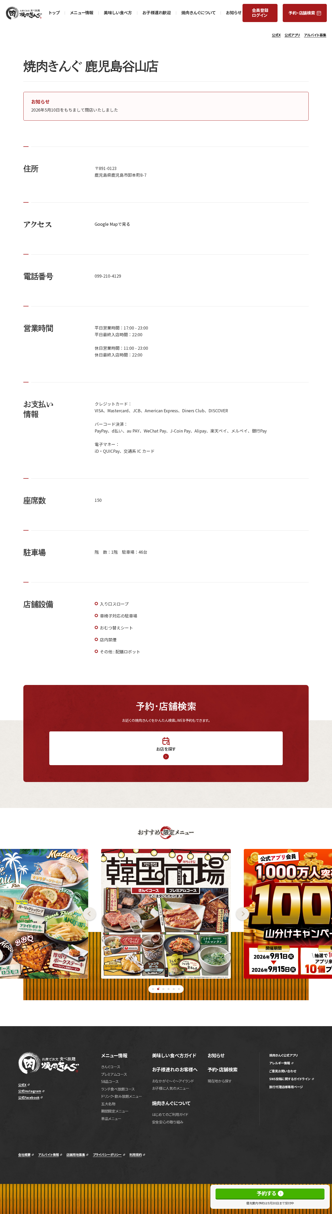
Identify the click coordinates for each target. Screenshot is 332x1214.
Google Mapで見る (112, 224)
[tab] (153, 989)
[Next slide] (284, 914)
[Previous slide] (48, 914)
